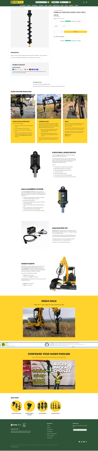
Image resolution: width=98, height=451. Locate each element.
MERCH (66, 5)
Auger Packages (16, 413)
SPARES (62, 5)
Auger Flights (55, 413)
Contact (48, 425)
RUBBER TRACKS (56, 5)
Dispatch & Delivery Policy (52, 433)
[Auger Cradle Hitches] (29, 406)
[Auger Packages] (16, 406)
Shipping (55, 18)
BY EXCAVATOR (23, 5)
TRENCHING (41, 5)
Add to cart (75, 31)
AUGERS (50, 5)
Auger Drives (42, 413)
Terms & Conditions (50, 435)
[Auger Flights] (55, 406)
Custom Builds (49, 431)
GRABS (46, 5)
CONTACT (76, 5)
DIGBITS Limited (16, 446)
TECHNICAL (71, 5)
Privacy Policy (49, 437)
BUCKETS (29, 5)
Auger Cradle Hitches (29, 414)
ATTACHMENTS (34, 5)
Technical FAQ (49, 429)
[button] (87, 2)
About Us (48, 427)
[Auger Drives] (42, 406)
